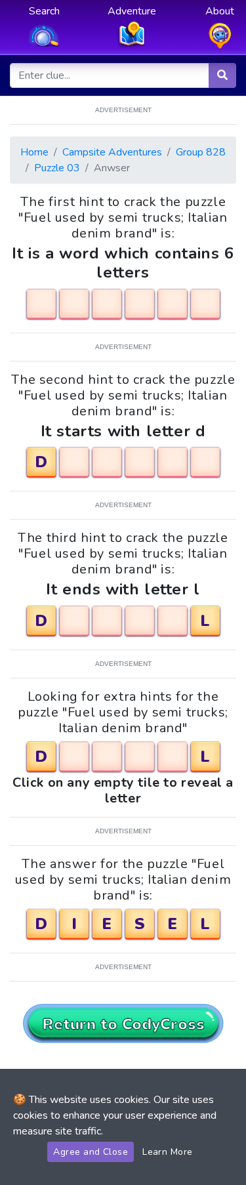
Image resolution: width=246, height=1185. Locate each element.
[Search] (222, 75)
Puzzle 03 (57, 168)
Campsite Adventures (112, 152)
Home (34, 152)
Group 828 (201, 152)
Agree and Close (90, 1152)
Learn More (167, 1152)
